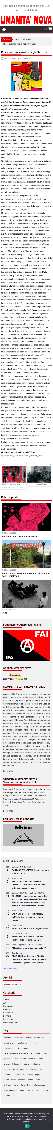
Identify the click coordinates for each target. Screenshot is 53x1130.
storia (15, 1085)
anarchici (7, 1038)
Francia (46, 1053)
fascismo (25, 1048)
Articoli (6, 1003)
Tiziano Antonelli (10, 1090)
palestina (7, 1074)
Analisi (6, 999)
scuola (30, 1080)
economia (34, 1043)
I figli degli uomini (42, 484)
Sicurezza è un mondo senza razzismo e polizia (13, 485)
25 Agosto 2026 (10, 570)
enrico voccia (9, 1048)
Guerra (15, 1059)
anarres (28, 1038)
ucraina (7, 1095)
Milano (26, 1064)
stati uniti (33, 456)
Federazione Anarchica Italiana (16, 1053)
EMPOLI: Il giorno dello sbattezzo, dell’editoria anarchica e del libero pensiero (27, 917)
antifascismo (39, 1038)
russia (6, 1080)
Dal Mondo (8, 1012)
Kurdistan (32, 1059)
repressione (28, 1074)
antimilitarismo (9, 1043)
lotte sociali (16, 1064)
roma (45, 1074)
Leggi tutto (8, 771)
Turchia (45, 1090)
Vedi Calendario (10, 968)
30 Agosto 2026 (10, 533)
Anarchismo (18, 1038)
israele (23, 1059)
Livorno (7, 1064)
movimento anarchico (28, 1069)
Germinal (17, 456)
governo (7, 1059)
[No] (49, 1120)
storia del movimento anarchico (32, 1085)
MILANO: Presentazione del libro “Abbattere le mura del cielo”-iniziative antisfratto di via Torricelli (29, 885)
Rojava (37, 1074)
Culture (6, 1009)
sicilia (38, 1080)
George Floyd (8, 456)
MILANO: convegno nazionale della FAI (29, 948)
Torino (21, 1090)
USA (14, 1095)
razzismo (25, 456)
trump (38, 1090)
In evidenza (8, 1019)
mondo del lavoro (11, 1069)
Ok (27, 1126)
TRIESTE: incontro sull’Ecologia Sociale (30, 928)
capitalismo (22, 1043)
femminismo (35, 1053)
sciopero (21, 1080)
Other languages (10, 1022)
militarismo (36, 1064)
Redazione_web (26, 59)
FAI (18, 1048)
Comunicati (8, 1006)
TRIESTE (41, 456)
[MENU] (50, 29)
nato (41, 1069)
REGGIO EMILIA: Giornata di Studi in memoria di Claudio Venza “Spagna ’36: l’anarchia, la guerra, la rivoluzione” (30, 959)
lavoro (40, 1059)
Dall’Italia (7, 1016)
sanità (13, 1080)
